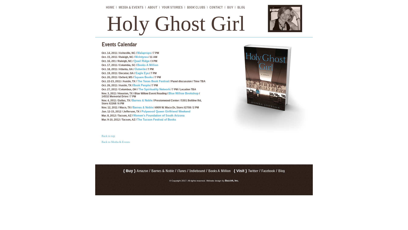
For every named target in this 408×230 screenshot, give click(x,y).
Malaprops (144, 53)
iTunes (181, 171)
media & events (131, 7)
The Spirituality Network (154, 89)
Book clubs (196, 7)
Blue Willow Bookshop (183, 93)
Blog (241, 7)
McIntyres (141, 57)
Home (110, 7)
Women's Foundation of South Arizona (158, 115)
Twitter (253, 171)
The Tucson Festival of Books (156, 119)
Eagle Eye (142, 73)
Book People (141, 85)
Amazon (142, 171)
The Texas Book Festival (152, 81)
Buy (230, 7)
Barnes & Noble (142, 100)
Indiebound (197, 171)
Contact (216, 7)
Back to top (108, 136)
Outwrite (140, 69)
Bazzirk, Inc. (232, 180)
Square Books (144, 77)
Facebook (268, 171)
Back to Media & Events (116, 142)
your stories (172, 7)
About (152, 7)
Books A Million (147, 65)
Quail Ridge (141, 61)
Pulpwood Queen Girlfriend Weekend (165, 111)
